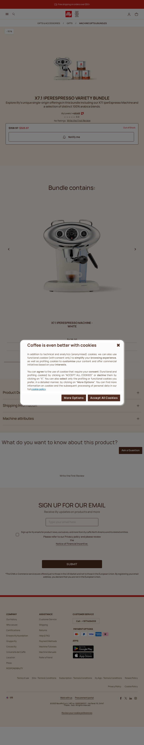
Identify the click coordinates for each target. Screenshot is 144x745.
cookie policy (38, 389)
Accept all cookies (104, 398)
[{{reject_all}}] (118, 345)
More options (74, 398)
